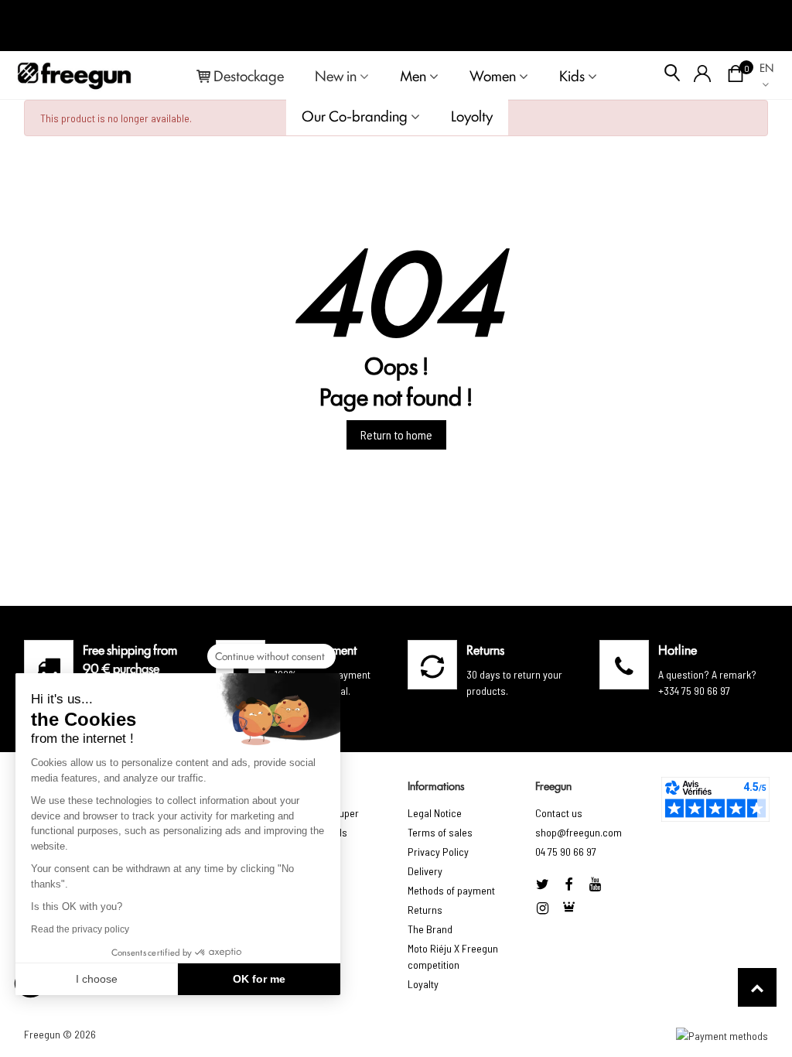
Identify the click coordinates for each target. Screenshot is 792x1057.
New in (336, 75)
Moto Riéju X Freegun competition (453, 956)
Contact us (558, 812)
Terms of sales (440, 832)
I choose (97, 979)
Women (492, 75)
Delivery (425, 870)
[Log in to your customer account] (703, 75)
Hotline (677, 649)
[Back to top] (757, 987)
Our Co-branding (355, 115)
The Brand (430, 929)
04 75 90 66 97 (565, 851)
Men (413, 75)
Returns (425, 909)
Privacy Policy (438, 851)
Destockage (248, 75)
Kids (572, 75)
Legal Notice (435, 812)
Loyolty (472, 115)
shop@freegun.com (578, 832)
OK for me (259, 979)
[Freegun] (74, 75)
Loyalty (423, 983)
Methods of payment (451, 890)
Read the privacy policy (80, 929)
